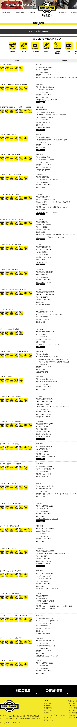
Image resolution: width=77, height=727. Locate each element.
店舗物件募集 (48, 708)
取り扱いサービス (7, 12)
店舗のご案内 (20, 12)
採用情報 (46, 713)
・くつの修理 (71, 703)
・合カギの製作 (72, 705)
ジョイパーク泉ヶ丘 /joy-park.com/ (47, 519)
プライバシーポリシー (50, 720)
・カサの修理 (71, 710)
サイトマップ (48, 717)
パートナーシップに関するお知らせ (54, 715)
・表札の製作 (71, 715)
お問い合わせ (48, 710)
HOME (46, 701)
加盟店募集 (62, 12)
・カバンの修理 (72, 708)
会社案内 (32, 12)
